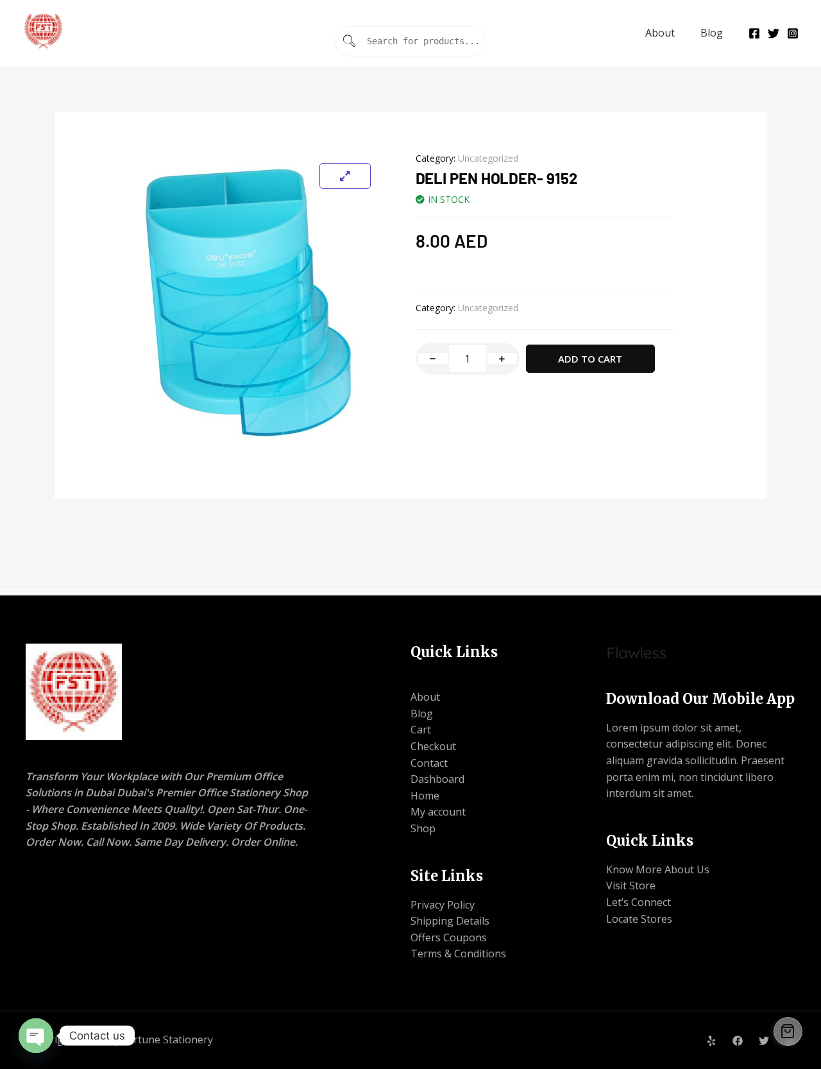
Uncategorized (488, 158)
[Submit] (349, 41)
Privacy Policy (442, 905)
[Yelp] (711, 1041)
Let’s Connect (638, 902)
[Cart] (788, 1031)
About (660, 33)
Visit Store (631, 885)
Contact (429, 763)
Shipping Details (449, 921)
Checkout (433, 746)
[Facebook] (754, 33)
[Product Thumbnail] (345, 176)
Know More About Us (657, 869)
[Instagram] (793, 33)
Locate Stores (639, 919)
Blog (711, 33)
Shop (423, 828)
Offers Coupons (448, 937)
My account (438, 812)
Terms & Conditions (458, 953)
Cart (420, 730)
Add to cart (590, 358)
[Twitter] (773, 33)
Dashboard (437, 779)
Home (424, 796)
